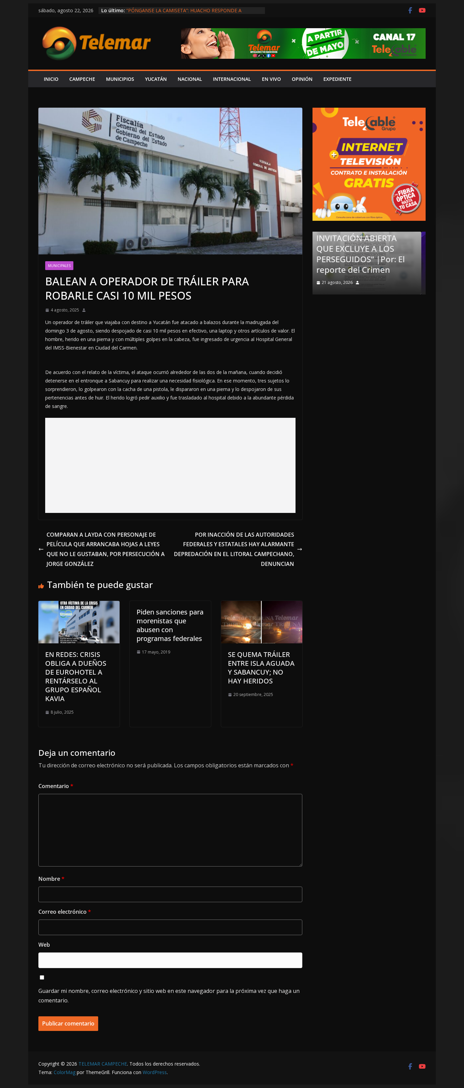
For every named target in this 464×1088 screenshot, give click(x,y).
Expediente (337, 79)
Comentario (55, 786)
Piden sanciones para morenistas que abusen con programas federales (170, 625)
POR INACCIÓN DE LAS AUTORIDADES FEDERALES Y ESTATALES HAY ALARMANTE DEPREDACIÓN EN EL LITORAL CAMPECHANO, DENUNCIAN (234, 549)
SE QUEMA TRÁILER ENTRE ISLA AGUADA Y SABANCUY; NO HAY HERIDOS (261, 667)
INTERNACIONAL (232, 79)
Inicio (51, 79)
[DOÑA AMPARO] (372, 236)
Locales (334, 255)
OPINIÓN (302, 79)
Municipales (59, 265)
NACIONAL (190, 79)
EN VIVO (271, 79)
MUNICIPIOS (120, 79)
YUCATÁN (156, 79)
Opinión (358, 255)
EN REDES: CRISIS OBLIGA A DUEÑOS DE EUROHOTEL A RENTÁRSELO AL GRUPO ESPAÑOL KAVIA (75, 676)
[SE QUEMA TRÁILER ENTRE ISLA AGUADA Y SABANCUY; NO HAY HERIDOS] (261, 605)
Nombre (51, 878)
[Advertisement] (170, 465)
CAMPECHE (82, 79)
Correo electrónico (64, 911)
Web (44, 944)
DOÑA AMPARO (356, 269)
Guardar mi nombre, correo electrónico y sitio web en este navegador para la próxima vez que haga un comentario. (169, 995)
